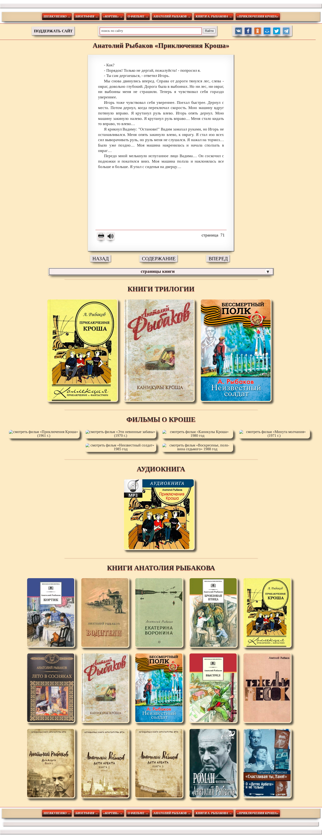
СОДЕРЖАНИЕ (159, 258)
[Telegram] (286, 31)
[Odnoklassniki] (258, 31)
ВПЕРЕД (218, 258)
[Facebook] (248, 31)
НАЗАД (100, 258)
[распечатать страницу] (101, 236)
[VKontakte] (239, 31)
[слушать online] (110, 236)
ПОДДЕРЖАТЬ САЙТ (53, 31)
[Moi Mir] (267, 31)
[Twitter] (277, 31)
